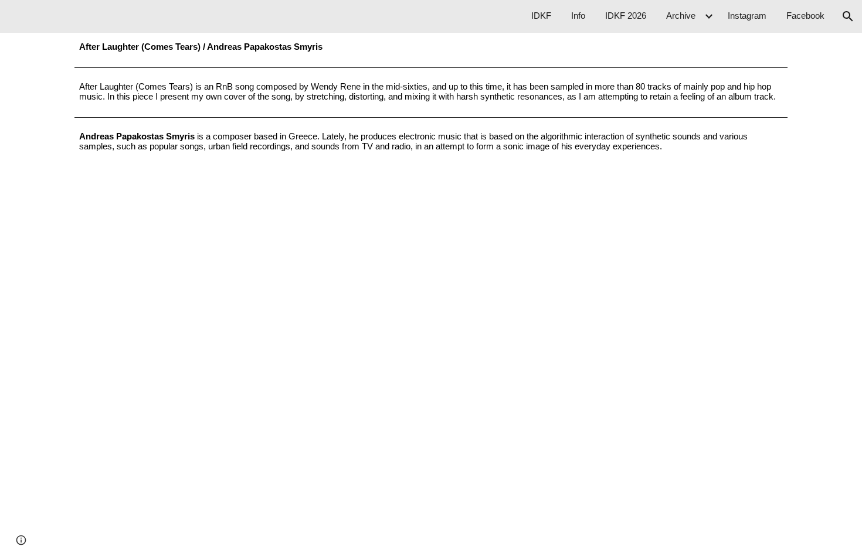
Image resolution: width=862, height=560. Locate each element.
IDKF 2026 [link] (625, 16)
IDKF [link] (541, 16)
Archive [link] (680, 16)
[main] (431, 47)
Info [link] (578, 16)
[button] (848, 16)
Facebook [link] (805, 16)
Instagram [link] (747, 16)
